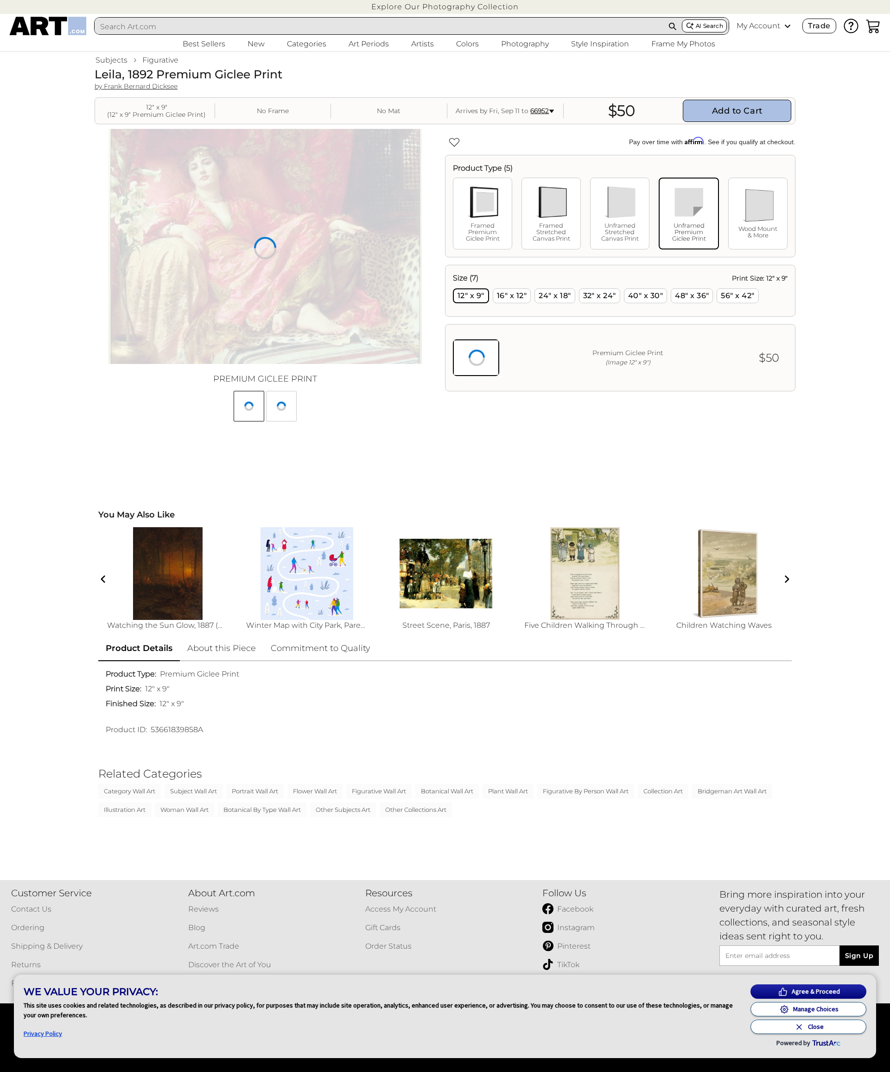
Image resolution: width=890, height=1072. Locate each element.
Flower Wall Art (315, 791)
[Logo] (48, 26)
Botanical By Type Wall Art (262, 809)
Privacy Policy (43, 1033)
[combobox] (379, 26)
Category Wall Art (129, 791)
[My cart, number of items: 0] (873, 26)
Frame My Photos (683, 43)
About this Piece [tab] (221, 648)
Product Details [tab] (139, 648)
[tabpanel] (620, 328)
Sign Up (859, 955)
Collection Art (663, 791)
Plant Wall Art (508, 791)
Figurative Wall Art (379, 791)
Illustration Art (125, 809)
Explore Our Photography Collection (445, 6)
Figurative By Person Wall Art (586, 791)
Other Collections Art (415, 809)
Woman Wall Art (184, 809)
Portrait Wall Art (255, 791)
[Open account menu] (787, 26)
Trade (819, 25)
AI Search (709, 25)
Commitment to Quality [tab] (320, 648)
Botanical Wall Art (447, 791)
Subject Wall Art (193, 791)
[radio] (471, 295)
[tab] (482, 213)
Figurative (160, 60)
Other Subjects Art (343, 809)
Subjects (111, 60)
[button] (445, 6)
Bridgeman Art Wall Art (732, 791)
